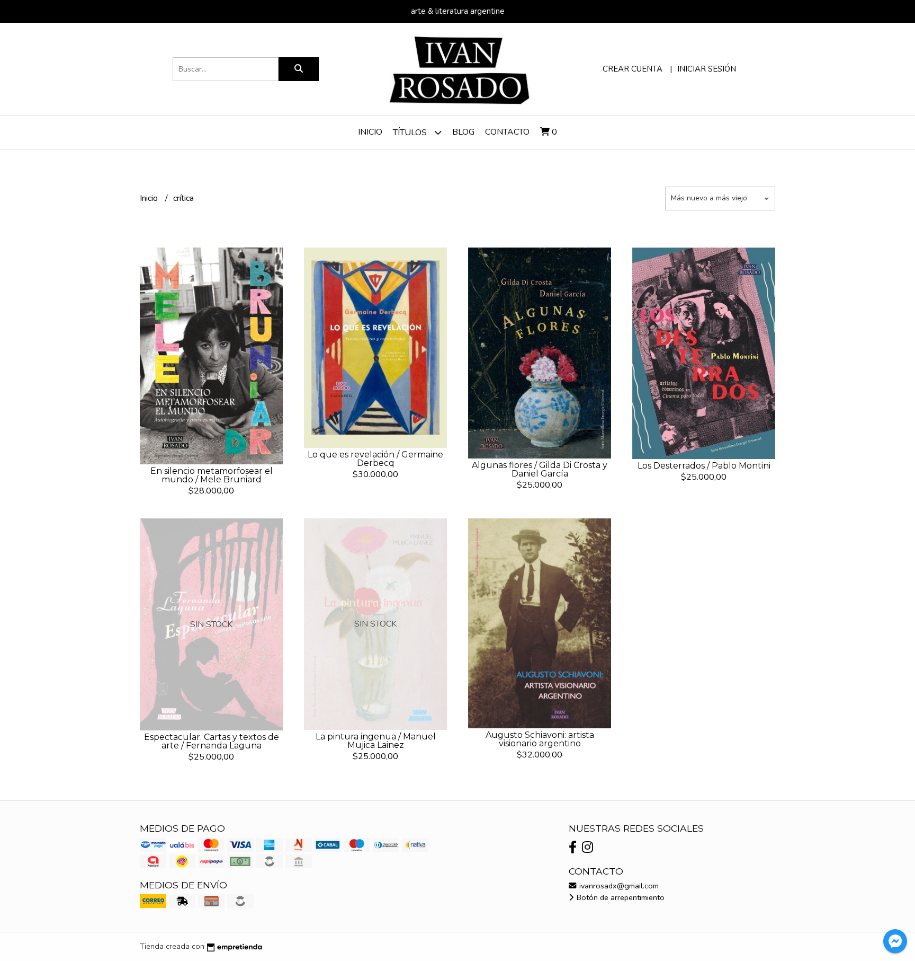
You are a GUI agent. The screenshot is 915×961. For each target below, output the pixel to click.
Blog (463, 132)
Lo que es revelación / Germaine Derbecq (375, 458)
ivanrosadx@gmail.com (618, 885)
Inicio (370, 132)
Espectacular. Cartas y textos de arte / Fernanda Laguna (211, 741)
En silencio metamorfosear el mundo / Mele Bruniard (211, 475)
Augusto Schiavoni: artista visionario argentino (540, 739)
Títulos (411, 132)
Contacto (507, 132)
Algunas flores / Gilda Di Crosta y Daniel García (539, 469)
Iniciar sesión (706, 69)
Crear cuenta (632, 69)
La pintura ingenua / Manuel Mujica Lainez (376, 740)
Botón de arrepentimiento (620, 897)
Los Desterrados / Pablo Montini (704, 466)
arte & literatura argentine (458, 11)
